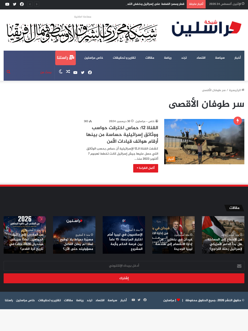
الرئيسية (235, 90)
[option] (223, 235)
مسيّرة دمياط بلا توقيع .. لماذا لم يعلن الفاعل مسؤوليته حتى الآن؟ (75, 244)
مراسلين (168, 300)
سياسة (220, 58)
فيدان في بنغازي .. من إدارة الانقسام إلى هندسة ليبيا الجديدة (173, 244)
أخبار (237, 58)
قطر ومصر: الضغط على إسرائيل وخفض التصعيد (152, 4)
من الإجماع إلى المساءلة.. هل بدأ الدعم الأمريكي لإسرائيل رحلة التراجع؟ (223, 244)
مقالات (149, 58)
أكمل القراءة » (146, 168)
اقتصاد (200, 58)
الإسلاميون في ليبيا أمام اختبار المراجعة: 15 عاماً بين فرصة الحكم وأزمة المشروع (125, 242)
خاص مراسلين (93, 58)
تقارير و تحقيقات (124, 58)
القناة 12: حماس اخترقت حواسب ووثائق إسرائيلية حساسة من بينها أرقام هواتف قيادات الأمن (122, 135)
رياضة (167, 58)
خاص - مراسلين (145, 121)
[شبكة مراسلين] (206, 28)
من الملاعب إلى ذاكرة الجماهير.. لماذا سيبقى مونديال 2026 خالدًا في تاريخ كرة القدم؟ (26, 242)
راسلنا (63, 58)
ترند (184, 58)
